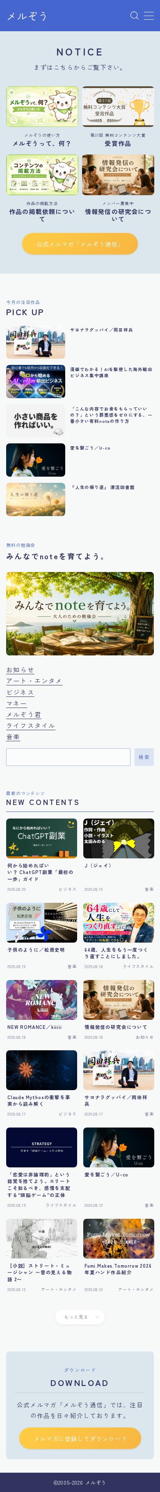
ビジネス (20, 691)
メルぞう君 (23, 714)
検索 (144, 757)
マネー (16, 703)
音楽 (13, 736)
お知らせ (20, 669)
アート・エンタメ (34, 680)
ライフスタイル (30, 725)
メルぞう (27, 16)
